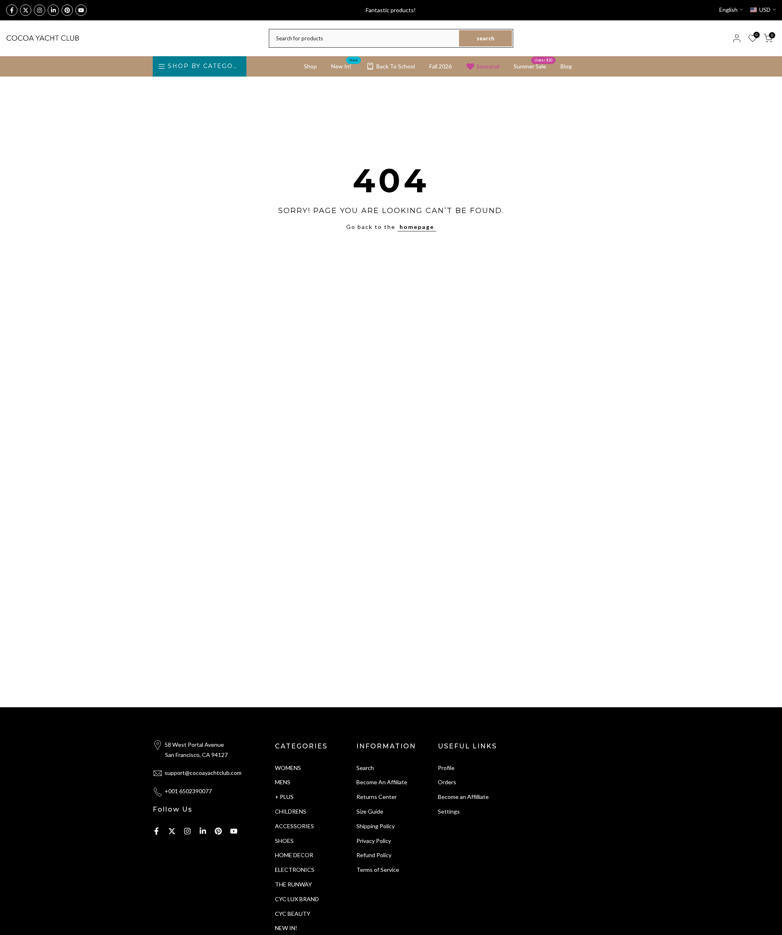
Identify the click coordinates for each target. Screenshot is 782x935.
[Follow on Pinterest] (67, 10)
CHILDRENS (290, 811)
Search (365, 767)
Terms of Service (377, 869)
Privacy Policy (373, 840)
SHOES (284, 840)
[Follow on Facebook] (12, 10)
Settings (449, 811)
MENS (282, 782)
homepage (417, 226)
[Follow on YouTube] (81, 10)
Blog (566, 66)
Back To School (395, 66)
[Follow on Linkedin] (53, 10)
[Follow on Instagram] (39, 10)
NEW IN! (286, 927)
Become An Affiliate (381, 782)
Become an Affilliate (463, 796)
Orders (447, 782)
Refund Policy (373, 854)
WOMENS (288, 767)
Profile (446, 767)
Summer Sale (533, 66)
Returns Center (376, 796)
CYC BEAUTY (292, 913)
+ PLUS (284, 796)
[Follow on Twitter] (25, 10)
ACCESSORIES (294, 826)
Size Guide (369, 811)
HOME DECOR (294, 854)
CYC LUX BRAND (297, 898)
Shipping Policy (375, 826)
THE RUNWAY (293, 884)
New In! (344, 66)
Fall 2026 (440, 66)
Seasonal (488, 66)
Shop (310, 66)
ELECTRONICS (294, 869)
